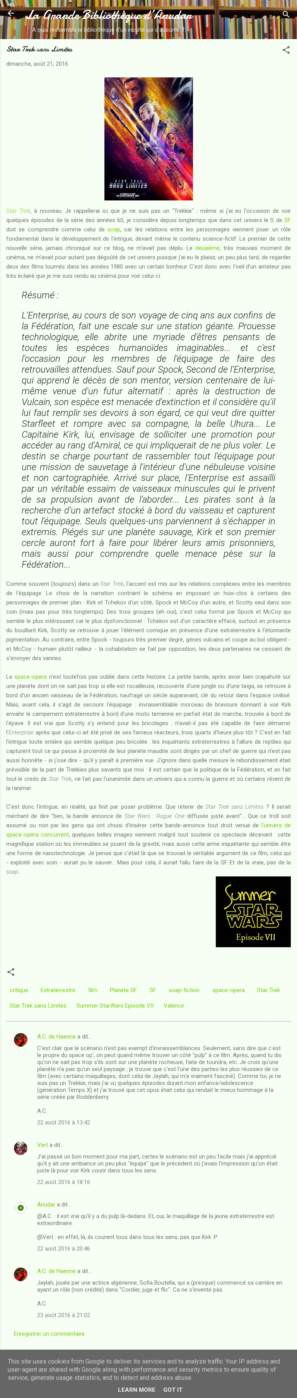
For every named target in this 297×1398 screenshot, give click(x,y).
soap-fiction (184, 990)
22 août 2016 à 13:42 (63, 1122)
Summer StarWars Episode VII (115, 1005)
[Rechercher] (286, 15)
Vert (42, 1144)
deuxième (207, 248)
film (92, 990)
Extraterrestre (58, 990)
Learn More (136, 1389)
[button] (286, 51)
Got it (173, 1389)
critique (19, 990)
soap (114, 229)
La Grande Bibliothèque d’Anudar (108, 15)
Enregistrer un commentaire (49, 1333)
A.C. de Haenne (56, 1036)
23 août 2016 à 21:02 (63, 1315)
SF (287, 220)
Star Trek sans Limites (38, 1005)
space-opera (30, 676)
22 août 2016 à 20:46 (63, 1248)
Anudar (46, 1204)
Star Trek (18, 210)
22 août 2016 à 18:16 (63, 1182)
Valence (174, 1005)
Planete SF (123, 990)
